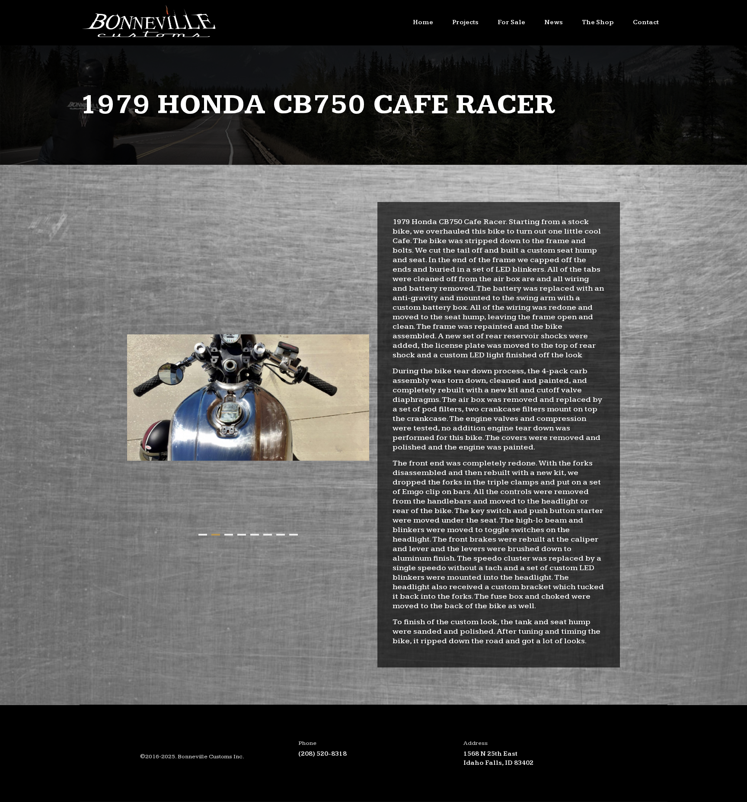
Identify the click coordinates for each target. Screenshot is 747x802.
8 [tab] (293, 535)
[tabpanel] (248, 397)
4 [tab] (241, 535)
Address (475, 743)
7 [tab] (280, 535)
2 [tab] (215, 535)
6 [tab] (267, 535)
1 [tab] (202, 535)
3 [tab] (228, 535)
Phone (307, 743)
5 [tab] (254, 535)
